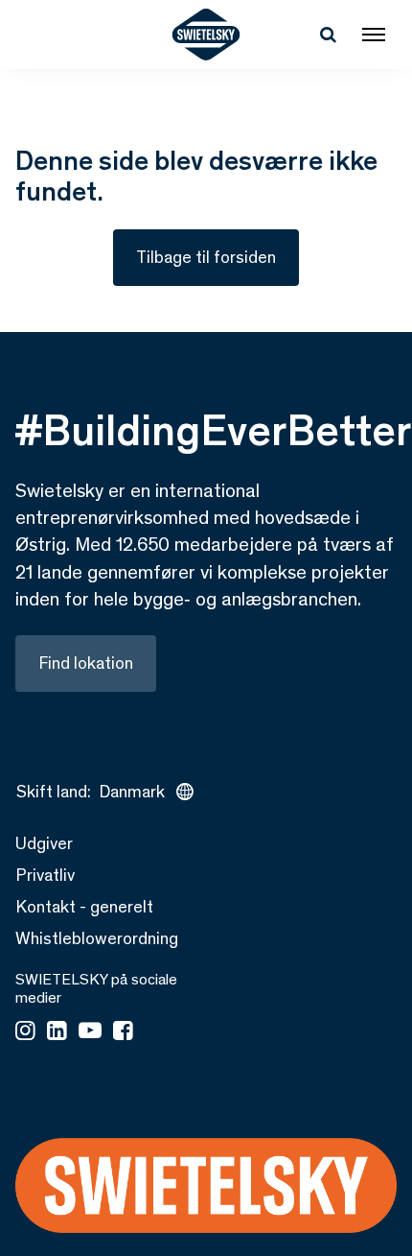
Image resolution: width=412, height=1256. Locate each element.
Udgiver (44, 843)
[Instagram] (25, 1032)
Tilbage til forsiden (206, 257)
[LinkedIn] (57, 1032)
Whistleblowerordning (96, 938)
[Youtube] (90, 1032)
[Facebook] (123, 1032)
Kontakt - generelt (84, 906)
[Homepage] (206, 34)
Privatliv (45, 875)
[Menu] (374, 35)
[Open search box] (328, 35)
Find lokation (85, 663)
